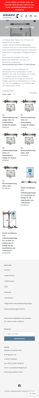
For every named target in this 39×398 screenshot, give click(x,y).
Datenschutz (9, 275)
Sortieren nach (7, 91)
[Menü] (35, 16)
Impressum (8, 298)
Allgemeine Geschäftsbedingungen (18, 303)
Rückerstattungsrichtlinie (14, 309)
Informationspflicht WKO (13, 372)
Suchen (7, 270)
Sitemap (7, 292)
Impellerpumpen (15, 391)
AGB (6, 287)
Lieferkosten (9, 281)
